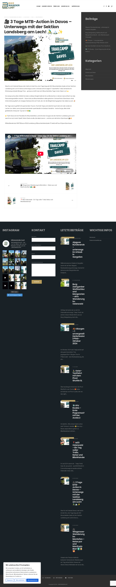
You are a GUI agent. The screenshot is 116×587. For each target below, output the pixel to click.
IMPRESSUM (75, 6)
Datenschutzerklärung (95, 240)
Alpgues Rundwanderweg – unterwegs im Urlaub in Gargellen (81, 249)
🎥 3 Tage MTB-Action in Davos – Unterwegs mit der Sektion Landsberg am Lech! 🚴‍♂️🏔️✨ (78, 493)
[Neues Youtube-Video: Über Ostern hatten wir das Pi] (11, 277)
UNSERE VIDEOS (47, 6)
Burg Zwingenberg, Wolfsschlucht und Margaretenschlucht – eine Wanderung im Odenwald (97, 35)
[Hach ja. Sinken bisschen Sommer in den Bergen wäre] (17, 261)
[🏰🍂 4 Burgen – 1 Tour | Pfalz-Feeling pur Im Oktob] (23, 269)
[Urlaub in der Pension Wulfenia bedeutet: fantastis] (17, 285)
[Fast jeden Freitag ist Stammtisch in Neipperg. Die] (11, 253)
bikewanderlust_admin (16, 17)
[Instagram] (106, 6)
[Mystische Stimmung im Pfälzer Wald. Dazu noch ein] (5, 269)
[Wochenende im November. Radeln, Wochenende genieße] (23, 261)
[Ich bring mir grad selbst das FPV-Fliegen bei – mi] (23, 277)
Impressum (92, 237)
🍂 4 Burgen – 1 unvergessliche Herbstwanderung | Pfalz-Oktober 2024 (82, 336)
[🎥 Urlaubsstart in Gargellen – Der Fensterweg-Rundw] (23, 285)
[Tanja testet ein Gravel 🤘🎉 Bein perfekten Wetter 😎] (11, 269)
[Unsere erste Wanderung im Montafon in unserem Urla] (5, 253)
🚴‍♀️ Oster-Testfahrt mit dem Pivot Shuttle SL (97, 46)
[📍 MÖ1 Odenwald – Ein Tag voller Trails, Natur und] (17, 277)
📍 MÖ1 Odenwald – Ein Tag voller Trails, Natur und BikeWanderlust (36, 199)
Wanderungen (89, 79)
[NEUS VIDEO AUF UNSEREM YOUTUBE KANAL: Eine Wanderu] (5, 261)
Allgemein (88, 69)
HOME (38, 6)
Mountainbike (39, 17)
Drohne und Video (90, 72)
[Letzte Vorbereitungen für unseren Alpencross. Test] (5, 277)
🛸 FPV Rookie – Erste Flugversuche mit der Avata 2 (79, 411)
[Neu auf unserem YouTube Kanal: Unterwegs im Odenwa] (11, 261)
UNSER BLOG (65, 6)
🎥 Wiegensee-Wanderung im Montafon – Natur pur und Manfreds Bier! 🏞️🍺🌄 (38, 185)
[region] (22, 573)
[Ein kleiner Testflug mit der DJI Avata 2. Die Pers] (5, 285)
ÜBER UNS (56, 6)
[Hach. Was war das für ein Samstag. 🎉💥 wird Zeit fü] (17, 253)
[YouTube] (109, 6)
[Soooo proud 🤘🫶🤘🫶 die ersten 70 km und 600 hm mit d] (17, 269)
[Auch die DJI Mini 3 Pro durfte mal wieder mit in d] (11, 285)
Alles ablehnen (20, 580)
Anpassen (10, 580)
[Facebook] (104, 6)
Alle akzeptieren (32, 580)
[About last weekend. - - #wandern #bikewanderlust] (23, 253)
